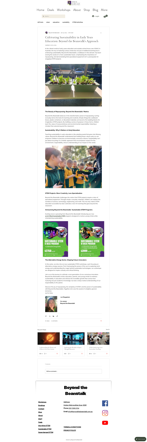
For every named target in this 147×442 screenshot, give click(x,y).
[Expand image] (55, 239)
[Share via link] (57, 316)
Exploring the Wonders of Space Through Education (72, 348)
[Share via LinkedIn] (53, 316)
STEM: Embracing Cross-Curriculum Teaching (96, 348)
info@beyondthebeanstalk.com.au (80, 411)
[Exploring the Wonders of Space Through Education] (73, 338)
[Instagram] (105, 413)
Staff (40, 419)
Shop (40, 412)
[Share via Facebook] (46, 316)
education (56, 22)
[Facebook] (105, 403)
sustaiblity (65, 22)
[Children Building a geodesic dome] (98, 338)
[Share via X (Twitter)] (49, 316)
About (40, 415)
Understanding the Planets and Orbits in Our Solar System (47, 348)
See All (107, 329)
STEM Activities (77, 22)
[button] (106, 16)
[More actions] (101, 33)
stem (48, 22)
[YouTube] (105, 423)
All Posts (40, 22)
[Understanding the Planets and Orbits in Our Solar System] (49, 338)
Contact (41, 409)
